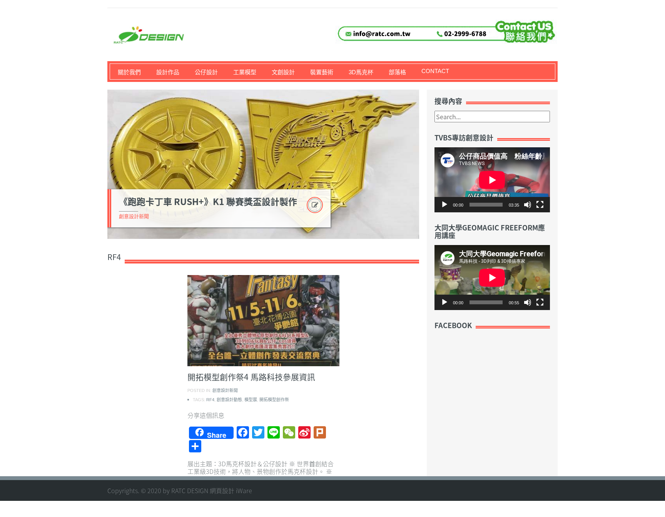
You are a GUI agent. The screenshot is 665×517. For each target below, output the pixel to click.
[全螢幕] (540, 204)
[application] (492, 179)
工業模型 (244, 72)
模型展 (250, 399)
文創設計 (283, 72)
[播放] (444, 204)
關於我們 (129, 72)
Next (428, 164)
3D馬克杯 (361, 72)
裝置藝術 (321, 72)
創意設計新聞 (134, 216)
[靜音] (527, 204)
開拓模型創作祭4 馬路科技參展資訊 (251, 377)
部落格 (397, 72)
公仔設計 (206, 72)
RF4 (210, 399)
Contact (435, 71)
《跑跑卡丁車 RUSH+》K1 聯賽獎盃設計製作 (208, 201)
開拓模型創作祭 (274, 399)
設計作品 (167, 72)
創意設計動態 (229, 399)
